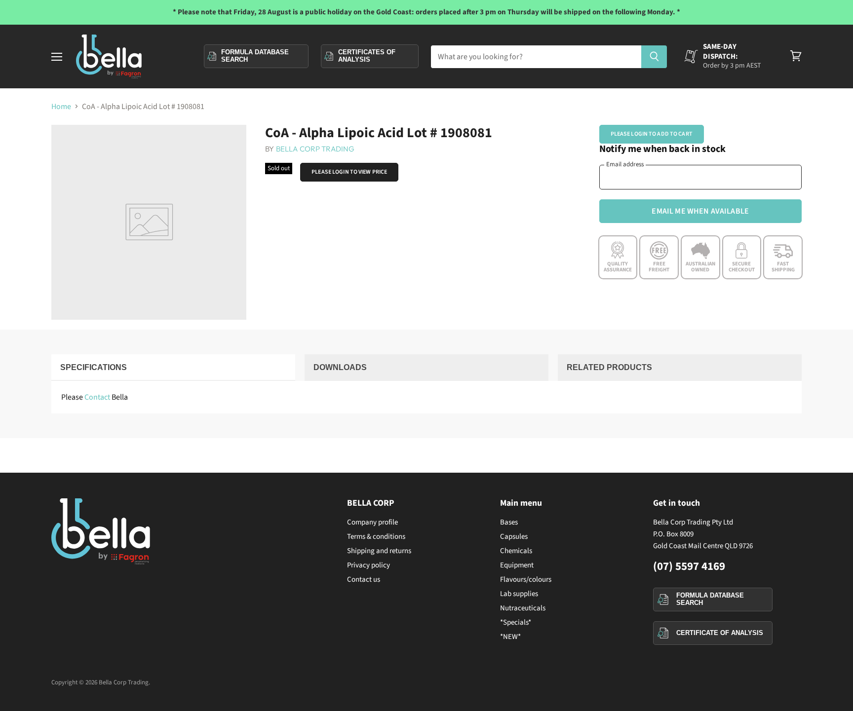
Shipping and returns (379, 551)
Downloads (340, 367)
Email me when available (700, 211)
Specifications (93, 367)
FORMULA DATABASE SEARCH (710, 599)
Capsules (514, 536)
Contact (97, 397)
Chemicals (516, 551)
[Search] (654, 57)
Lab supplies (519, 594)
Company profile (372, 522)
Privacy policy (368, 565)
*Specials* (515, 622)
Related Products (609, 367)
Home (61, 106)
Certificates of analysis (366, 55)
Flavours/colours (525, 579)
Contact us (363, 579)
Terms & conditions (376, 536)
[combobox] (535, 57)
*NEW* (510, 637)
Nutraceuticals (522, 608)
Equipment (517, 565)
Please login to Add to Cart (652, 134)
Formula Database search (255, 55)
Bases (509, 522)
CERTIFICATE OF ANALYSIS (719, 632)
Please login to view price (349, 172)
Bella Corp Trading (315, 148)
